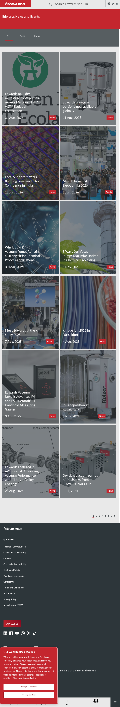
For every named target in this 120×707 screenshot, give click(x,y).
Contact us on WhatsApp (15, 552)
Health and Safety (12, 570)
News (23, 36)
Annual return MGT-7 (13, 605)
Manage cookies (29, 695)
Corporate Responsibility (15, 564)
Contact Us (9, 581)
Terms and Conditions (14, 587)
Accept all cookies (29, 687)
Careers (7, 558)
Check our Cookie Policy (24, 678)
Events (37, 36)
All (8, 36)
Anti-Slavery (9, 593)
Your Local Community (14, 576)
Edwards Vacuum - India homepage (15, 3)
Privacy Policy (10, 599)
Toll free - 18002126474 (15, 546)
